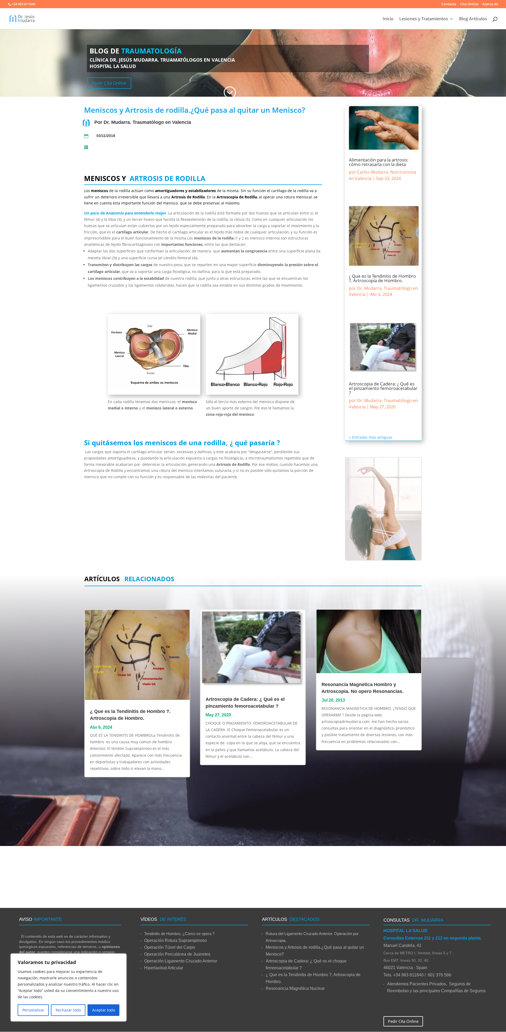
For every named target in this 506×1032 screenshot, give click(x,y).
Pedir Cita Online (109, 83)
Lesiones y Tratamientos (423, 19)
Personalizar (33, 1010)
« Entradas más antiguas (370, 437)
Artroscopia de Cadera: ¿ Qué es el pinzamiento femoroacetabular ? (383, 388)
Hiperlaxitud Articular (163, 968)
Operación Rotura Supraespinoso (175, 940)
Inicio (388, 19)
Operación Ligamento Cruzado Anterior (180, 961)
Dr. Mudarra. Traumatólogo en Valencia (147, 122)
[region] (68, 987)
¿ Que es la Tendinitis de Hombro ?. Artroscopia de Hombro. (382, 278)
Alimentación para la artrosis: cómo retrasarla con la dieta (378, 162)
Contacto (448, 4)
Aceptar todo (103, 1010)
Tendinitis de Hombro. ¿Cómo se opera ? (179, 933)
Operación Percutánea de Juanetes (177, 954)
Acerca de (490, 4)
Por (99, 122)
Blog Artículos (473, 19)
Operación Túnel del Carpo (169, 947)
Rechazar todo (68, 1010)
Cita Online (469, 4)
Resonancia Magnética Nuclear (295, 988)
